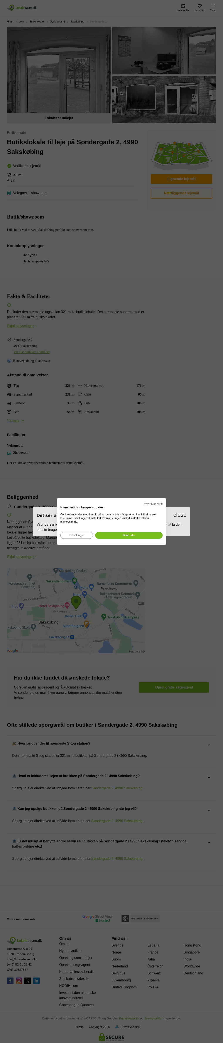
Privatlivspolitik (153, 504)
